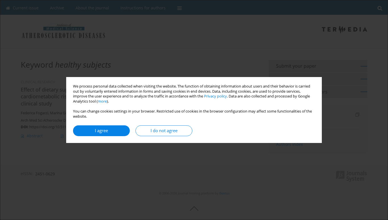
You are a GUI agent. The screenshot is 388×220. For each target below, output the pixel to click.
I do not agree (164, 131)
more (102, 101)
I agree (101, 131)
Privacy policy (215, 96)
